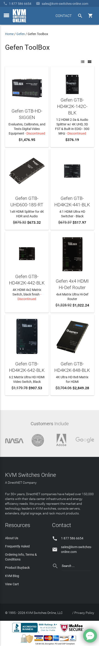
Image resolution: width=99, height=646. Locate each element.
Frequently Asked (17, 546)
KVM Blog (12, 576)
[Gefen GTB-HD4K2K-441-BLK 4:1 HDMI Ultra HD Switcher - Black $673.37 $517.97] (72, 170)
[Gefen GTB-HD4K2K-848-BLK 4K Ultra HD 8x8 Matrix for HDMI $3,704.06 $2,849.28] (72, 336)
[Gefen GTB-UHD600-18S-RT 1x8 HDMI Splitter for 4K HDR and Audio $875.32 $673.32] (27, 170)
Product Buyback (17, 567)
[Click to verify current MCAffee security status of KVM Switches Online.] (73, 632)
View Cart (12, 584)
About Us (11, 538)
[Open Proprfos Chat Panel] (90, 636)
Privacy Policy (84, 613)
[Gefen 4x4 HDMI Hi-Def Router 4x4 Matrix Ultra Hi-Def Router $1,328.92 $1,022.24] (72, 253)
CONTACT (63, 16)
